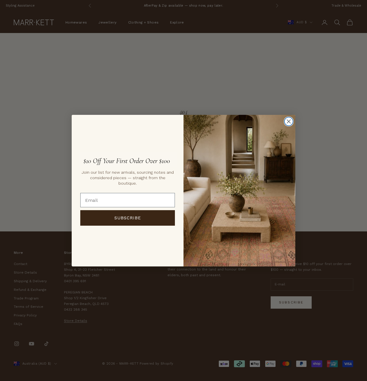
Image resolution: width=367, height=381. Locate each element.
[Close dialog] (288, 121)
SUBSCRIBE (127, 218)
